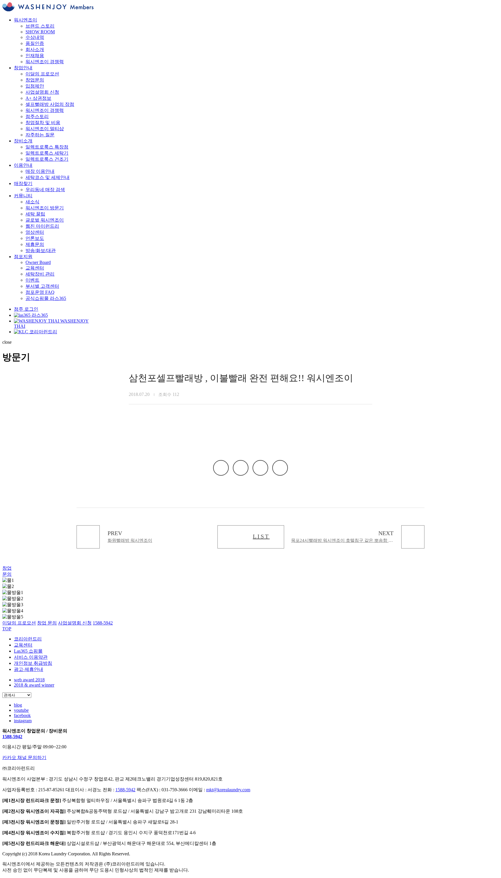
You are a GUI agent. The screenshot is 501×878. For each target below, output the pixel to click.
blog (18, 705)
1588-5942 (12, 736)
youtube (21, 710)
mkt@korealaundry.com (228, 789)
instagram (23, 720)
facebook (240, 468)
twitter (260, 468)
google (280, 468)
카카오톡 (221, 468)
